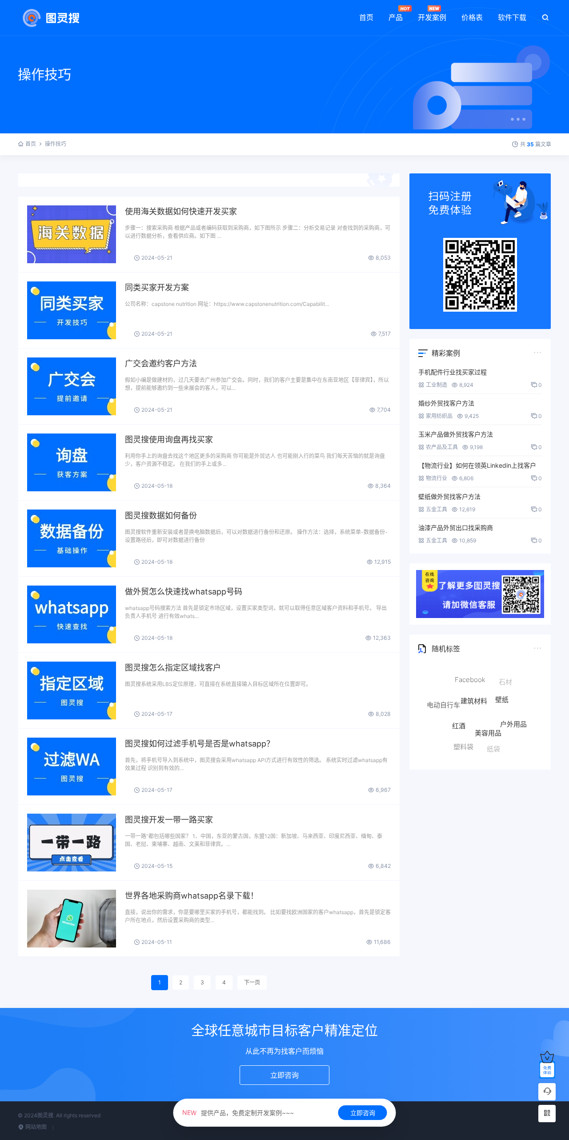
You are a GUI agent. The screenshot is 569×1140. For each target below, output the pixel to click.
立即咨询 (362, 1112)
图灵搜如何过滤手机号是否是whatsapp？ (199, 743)
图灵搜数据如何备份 (161, 515)
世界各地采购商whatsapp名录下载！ (191, 895)
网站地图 (35, 1127)
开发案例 (432, 17)
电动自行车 (443, 697)
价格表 (472, 17)
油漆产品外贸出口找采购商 (455, 527)
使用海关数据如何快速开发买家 (181, 211)
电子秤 (474, 750)
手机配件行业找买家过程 (452, 372)
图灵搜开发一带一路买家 (169, 819)
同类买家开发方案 (157, 287)
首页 (366, 17)
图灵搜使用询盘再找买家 (169, 439)
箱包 (444, 727)
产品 (396, 17)
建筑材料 (474, 678)
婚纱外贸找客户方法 (446, 403)
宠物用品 (509, 738)
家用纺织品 (439, 416)
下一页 (252, 982)
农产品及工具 (442, 447)
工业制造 (436, 384)
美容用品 (488, 705)
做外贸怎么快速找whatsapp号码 (183, 591)
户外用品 (513, 709)
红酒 (458, 701)
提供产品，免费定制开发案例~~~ (238, 1112)
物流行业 (436, 478)
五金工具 (436, 509)
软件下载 (512, 17)
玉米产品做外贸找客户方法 (455, 434)
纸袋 (493, 735)
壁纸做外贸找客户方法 (449, 496)
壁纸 (502, 682)
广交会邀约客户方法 (161, 363)
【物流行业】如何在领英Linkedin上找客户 (477, 465)
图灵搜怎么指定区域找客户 (173, 667)
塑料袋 (463, 731)
